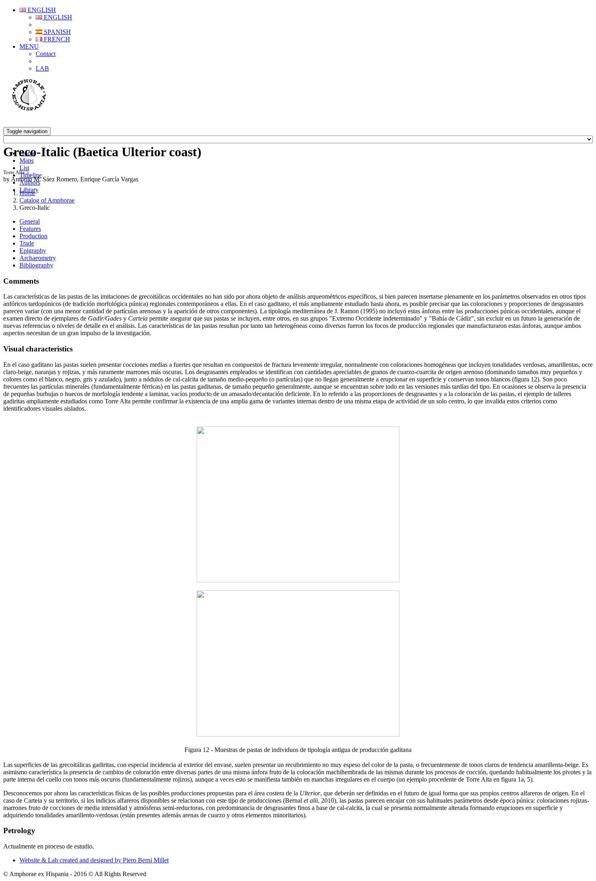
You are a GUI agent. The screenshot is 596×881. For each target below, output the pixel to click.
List (24, 167)
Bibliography (36, 265)
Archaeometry (37, 257)
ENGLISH (41, 9)
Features (30, 228)
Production (33, 236)
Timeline (30, 175)
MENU (29, 46)
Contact (46, 53)
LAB (42, 68)
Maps (26, 160)
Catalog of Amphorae (47, 200)
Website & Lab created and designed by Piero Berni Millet (94, 860)
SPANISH (56, 31)
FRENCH (56, 39)
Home (27, 193)
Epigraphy (32, 250)
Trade (26, 243)
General (29, 221)
